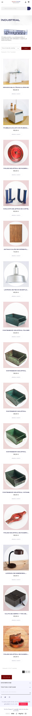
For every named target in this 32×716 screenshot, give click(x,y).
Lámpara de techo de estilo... (16, 269)
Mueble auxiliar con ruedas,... (16, 107)
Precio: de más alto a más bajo (10, 48)
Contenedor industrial (16, 350)
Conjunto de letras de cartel (16, 188)
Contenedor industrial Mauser (16, 310)
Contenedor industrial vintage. (16, 471)
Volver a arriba (6, 677)
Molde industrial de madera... (16, 148)
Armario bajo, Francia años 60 (16, 67)
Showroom (6, 683)
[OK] (30, 693)
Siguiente (29, 672)
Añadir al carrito (16, 73)
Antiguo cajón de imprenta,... (16, 229)
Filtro (26, 48)
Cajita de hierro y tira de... (16, 593)
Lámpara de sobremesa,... (16, 552)
